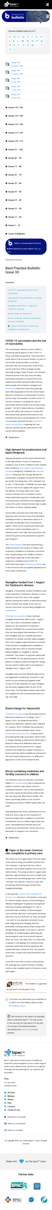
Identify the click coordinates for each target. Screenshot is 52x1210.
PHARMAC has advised (15, 714)
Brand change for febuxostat (20, 313)
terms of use (26, 1029)
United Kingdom (16, 544)
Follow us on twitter (15, 1130)
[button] (26, 437)
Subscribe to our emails (16, 1117)
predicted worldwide (33, 564)
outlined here (10, 610)
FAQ (9, 1103)
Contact (11, 1106)
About (10, 1099)
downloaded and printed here (17, 733)
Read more (10, 388)
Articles (11, 1092)
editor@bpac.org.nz (17, 1005)
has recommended (20, 783)
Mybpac (11, 1096)
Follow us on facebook (16, 1123)
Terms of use (13, 1110)
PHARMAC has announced (16, 616)
